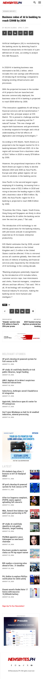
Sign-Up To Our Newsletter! (13, 606)
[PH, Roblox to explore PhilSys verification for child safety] (35, 580)
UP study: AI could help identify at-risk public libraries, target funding (18, 370)
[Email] (20, 33)
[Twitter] (10, 33)
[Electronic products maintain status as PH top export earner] (35, 553)
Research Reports (9, 11)
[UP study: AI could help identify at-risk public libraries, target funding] (35, 527)
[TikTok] (23, 665)
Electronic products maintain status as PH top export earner (15, 551)
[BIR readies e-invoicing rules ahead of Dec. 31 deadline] (35, 566)
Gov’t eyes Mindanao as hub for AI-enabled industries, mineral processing (20, 413)
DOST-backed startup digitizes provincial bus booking (32, 324)
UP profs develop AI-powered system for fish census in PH (19, 360)
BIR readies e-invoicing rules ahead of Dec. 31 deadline (14, 564)
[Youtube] (31, 665)
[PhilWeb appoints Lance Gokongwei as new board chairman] (35, 540)
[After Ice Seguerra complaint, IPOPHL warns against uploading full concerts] (35, 501)
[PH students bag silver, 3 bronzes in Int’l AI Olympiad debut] (35, 475)
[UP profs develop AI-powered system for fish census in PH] (35, 488)
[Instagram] (15, 665)
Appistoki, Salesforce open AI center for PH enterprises (19, 402)
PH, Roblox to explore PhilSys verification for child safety (14, 577)
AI (9, 305)
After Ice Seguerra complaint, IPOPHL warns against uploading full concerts (15, 499)
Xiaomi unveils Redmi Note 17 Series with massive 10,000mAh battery (15, 591)
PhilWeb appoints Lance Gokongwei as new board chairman (12, 539)
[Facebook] (4, 33)
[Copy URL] (31, 33)
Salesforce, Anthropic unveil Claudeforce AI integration (20, 392)
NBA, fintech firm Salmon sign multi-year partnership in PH (15, 512)
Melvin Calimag (11, 28)
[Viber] (25, 33)
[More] (33, 311)
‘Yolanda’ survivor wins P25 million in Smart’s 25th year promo (11, 324)
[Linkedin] (15, 33)
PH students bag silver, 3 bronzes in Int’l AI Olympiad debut (14, 473)
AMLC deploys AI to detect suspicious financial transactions (18, 381)
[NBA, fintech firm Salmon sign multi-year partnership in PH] (35, 514)
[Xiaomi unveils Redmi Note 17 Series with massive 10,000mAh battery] (35, 593)
